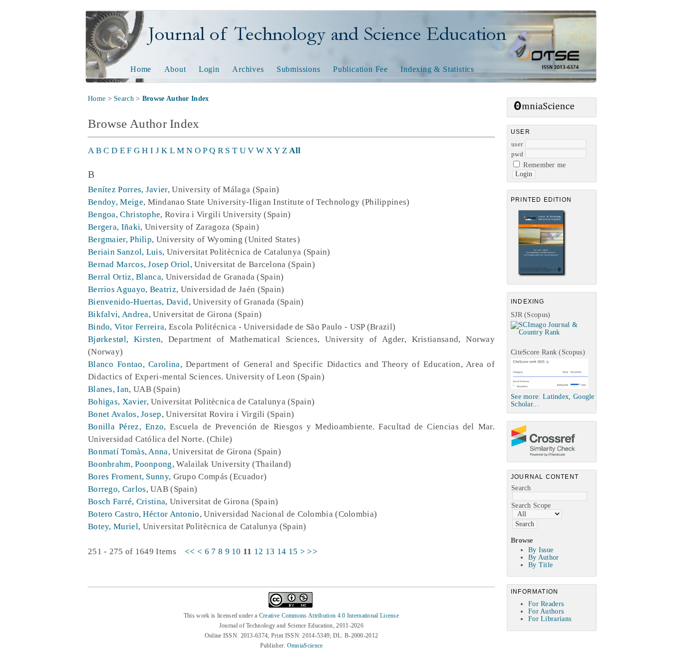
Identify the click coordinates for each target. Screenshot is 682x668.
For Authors (546, 611)
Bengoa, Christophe (124, 214)
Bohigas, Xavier (117, 401)
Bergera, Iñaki (114, 227)
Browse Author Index (175, 98)
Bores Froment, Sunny (128, 476)
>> (312, 551)
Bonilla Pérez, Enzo (126, 426)
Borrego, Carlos (117, 489)
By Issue (540, 550)
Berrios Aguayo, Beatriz (132, 289)
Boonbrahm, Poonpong (130, 464)
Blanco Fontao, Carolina (134, 364)
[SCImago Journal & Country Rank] (553, 332)
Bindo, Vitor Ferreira (126, 327)
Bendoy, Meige (115, 202)
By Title (540, 565)
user (517, 144)
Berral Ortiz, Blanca (124, 277)
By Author (543, 557)
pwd (517, 154)
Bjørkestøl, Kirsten (124, 339)
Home (140, 69)
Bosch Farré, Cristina (126, 501)
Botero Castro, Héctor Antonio (144, 514)
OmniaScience (305, 645)
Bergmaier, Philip (120, 239)
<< (190, 551)
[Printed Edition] (542, 275)
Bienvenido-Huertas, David (138, 302)
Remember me (544, 165)
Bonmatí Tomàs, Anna (128, 451)
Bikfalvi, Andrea (118, 314)
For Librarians (549, 619)
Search (521, 488)
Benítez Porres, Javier (128, 189)
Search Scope (531, 505)
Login (209, 69)
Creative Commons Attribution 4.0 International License (329, 615)
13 (270, 551)
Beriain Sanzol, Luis (125, 252)
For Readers (546, 604)
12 (259, 551)
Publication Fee (360, 69)
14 (282, 551)
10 (236, 551)
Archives (248, 69)
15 (293, 551)
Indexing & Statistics (437, 69)
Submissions (299, 69)
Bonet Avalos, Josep (125, 414)
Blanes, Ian (108, 389)
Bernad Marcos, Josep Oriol (139, 264)
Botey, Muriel (113, 526)
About (175, 69)
